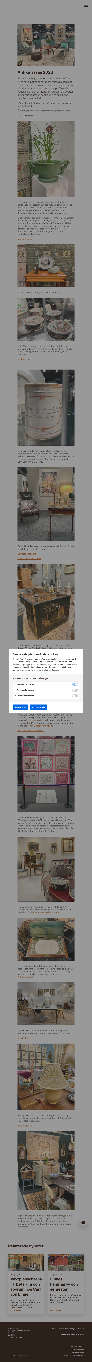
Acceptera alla (38, 707)
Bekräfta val (20, 707)
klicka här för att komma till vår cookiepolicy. (41, 670)
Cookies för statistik (25, 696)
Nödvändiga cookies (25, 684)
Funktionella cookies (25, 690)
